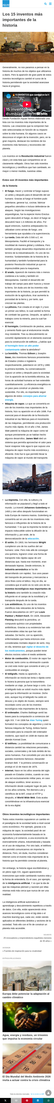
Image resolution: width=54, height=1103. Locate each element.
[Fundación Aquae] (6, 3)
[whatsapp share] (48, 1100)
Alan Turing (36, 720)
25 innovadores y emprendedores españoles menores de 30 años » (27, 939)
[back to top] (48, 1093)
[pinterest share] (27, 1100)
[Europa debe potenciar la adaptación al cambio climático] (27, 976)
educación (33, 538)
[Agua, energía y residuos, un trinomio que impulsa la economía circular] (27, 1017)
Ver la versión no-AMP (37, 1094)
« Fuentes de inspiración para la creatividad (22, 951)
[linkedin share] (37, 1100)
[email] (16, 1100)
